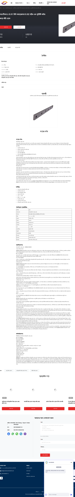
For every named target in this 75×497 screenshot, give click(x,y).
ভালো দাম (6, 27)
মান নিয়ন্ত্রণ (28, 473)
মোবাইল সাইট (43, 491)
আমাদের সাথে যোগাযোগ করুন (30, 476)
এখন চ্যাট (19, 27)
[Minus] (71, 462)
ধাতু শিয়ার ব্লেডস (9, 370)
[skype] (21, 434)
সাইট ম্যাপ (37, 491)
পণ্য (3, 8)
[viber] (25, 434)
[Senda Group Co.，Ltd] (4, 2)
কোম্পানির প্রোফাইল (29, 468)
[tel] (29, 434)
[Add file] (46, 494)
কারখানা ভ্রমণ (28, 470)
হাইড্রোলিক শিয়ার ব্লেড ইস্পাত (21, 370)
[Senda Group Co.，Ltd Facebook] (1, 478)
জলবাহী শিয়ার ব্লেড (8, 8)
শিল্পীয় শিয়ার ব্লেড (35, 370)
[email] (8, 434)
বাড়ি (0, 8)
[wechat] (17, 434)
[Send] (71, 494)
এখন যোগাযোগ (45, 455)
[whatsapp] (12, 434)
